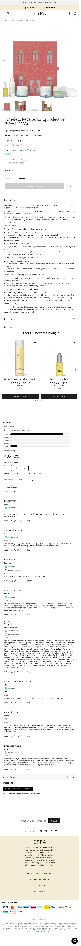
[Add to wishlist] (71, 186)
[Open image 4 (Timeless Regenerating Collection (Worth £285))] (47, 106)
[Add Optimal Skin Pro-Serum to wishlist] (74, 343)
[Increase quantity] (22, 176)
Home (5, 20)
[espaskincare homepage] (40, 13)
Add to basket (20, 396)
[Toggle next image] (75, 60)
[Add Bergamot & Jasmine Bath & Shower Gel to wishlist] (35, 343)
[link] (69, 13)
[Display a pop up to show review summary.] (29, 382)
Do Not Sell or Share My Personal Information (39, 873)
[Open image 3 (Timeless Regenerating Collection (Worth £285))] (33, 106)
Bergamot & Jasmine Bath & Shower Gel (20, 379)
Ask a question (38, 135)
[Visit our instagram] (45, 831)
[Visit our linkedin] (55, 831)
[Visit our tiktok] (50, 831)
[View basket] (75, 13)
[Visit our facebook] (40, 831)
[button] (75, 941)
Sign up (54, 821)
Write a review (25, 135)
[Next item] (75, 370)
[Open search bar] (8, 13)
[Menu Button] (2, 13)
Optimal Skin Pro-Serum (60, 379)
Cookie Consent (40, 870)
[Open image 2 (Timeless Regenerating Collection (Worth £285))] (20, 106)
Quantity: (9, 171)
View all (72, 150)
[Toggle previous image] (3, 60)
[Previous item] (3, 370)
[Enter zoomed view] (73, 93)
